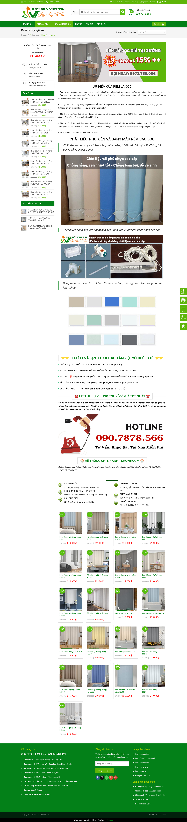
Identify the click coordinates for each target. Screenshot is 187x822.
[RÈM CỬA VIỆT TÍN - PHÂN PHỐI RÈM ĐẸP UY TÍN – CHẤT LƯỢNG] (44, 12)
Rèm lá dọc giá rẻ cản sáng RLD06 (70, 729)
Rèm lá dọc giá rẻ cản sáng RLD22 (70, 538)
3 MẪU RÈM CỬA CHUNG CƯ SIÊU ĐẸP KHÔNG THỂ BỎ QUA (41, 211)
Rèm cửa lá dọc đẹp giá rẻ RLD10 (70, 691)
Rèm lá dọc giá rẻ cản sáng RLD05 (97, 576)
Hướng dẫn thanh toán (147, 2)
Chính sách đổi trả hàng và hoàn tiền (123, 2)
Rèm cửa (35, 35)
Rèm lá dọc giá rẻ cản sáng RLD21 (97, 538)
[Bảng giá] (183, 291)
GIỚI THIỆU (101, 24)
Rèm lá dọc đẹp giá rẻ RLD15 (71, 652)
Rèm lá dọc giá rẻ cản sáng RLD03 (152, 576)
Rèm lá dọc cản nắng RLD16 (153, 613)
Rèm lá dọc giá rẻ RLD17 (124, 613)
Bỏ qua (110, 820)
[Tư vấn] (183, 309)
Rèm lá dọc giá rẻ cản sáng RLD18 (70, 576)
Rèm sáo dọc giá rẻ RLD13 (125, 652)
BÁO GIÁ (89, 24)
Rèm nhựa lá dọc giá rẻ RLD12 (151, 653)
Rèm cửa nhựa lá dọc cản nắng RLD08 (125, 691)
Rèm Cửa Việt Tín (42, 814)
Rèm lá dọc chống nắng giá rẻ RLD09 (98, 691)
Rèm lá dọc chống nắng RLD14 (96, 653)
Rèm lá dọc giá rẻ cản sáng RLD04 (125, 576)
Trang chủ (25, 35)
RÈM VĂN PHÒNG (62, 24)
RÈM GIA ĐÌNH (43, 24)
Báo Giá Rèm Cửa (142, 804)
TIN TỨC (78, 24)
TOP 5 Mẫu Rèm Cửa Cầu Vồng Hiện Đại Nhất (39, 219)
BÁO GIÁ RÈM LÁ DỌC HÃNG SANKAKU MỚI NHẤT (40, 227)
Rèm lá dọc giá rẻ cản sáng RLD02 (70, 614)
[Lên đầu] (183, 326)
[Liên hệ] (183, 317)
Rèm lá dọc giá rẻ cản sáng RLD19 (152, 538)
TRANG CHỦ (28, 24)
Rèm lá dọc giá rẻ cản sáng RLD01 (97, 614)
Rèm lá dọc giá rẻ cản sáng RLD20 (125, 538)
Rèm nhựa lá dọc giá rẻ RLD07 (151, 691)
